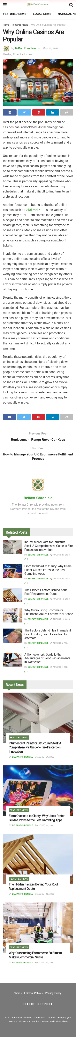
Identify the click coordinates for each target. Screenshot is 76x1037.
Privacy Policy (53, 993)
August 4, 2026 (60, 667)
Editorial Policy (32, 993)
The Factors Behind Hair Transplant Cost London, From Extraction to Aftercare (47, 634)
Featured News (14, 14)
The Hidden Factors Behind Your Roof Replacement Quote (45, 592)
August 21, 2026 (61, 554)
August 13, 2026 (61, 619)
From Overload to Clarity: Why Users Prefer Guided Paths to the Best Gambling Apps (48, 570)
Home (6, 24)
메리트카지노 (35, 210)
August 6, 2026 (60, 643)
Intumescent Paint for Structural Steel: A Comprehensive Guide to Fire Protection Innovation (48, 546)
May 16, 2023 (50, 48)
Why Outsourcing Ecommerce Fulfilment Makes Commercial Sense (48, 612)
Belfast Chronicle (25, 48)
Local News (42, 14)
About (17, 993)
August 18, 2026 (61, 598)
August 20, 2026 (61, 578)
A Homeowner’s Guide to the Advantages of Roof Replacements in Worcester (47, 658)
